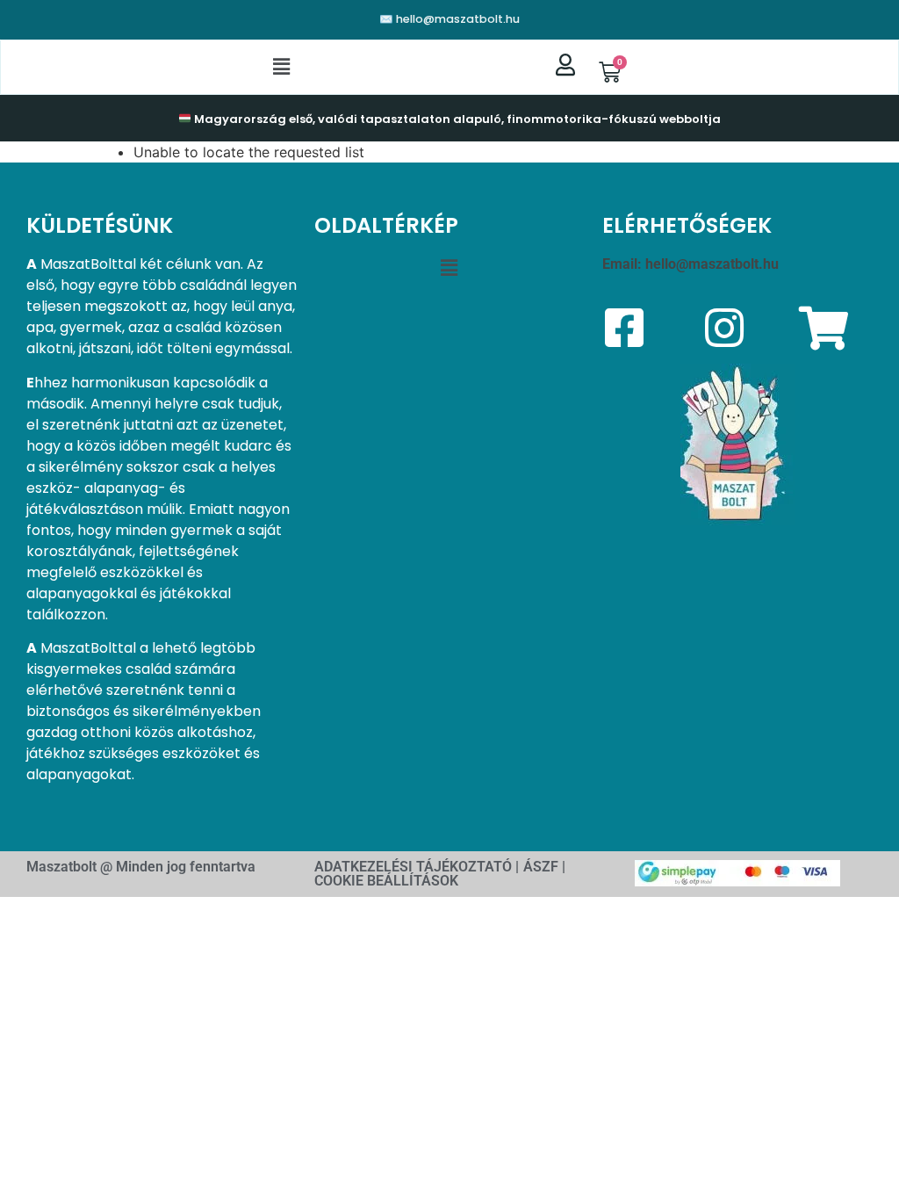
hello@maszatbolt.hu (712, 264)
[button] (282, 67)
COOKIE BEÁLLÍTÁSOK (386, 880)
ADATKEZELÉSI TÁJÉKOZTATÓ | (416, 866)
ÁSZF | (544, 866)
